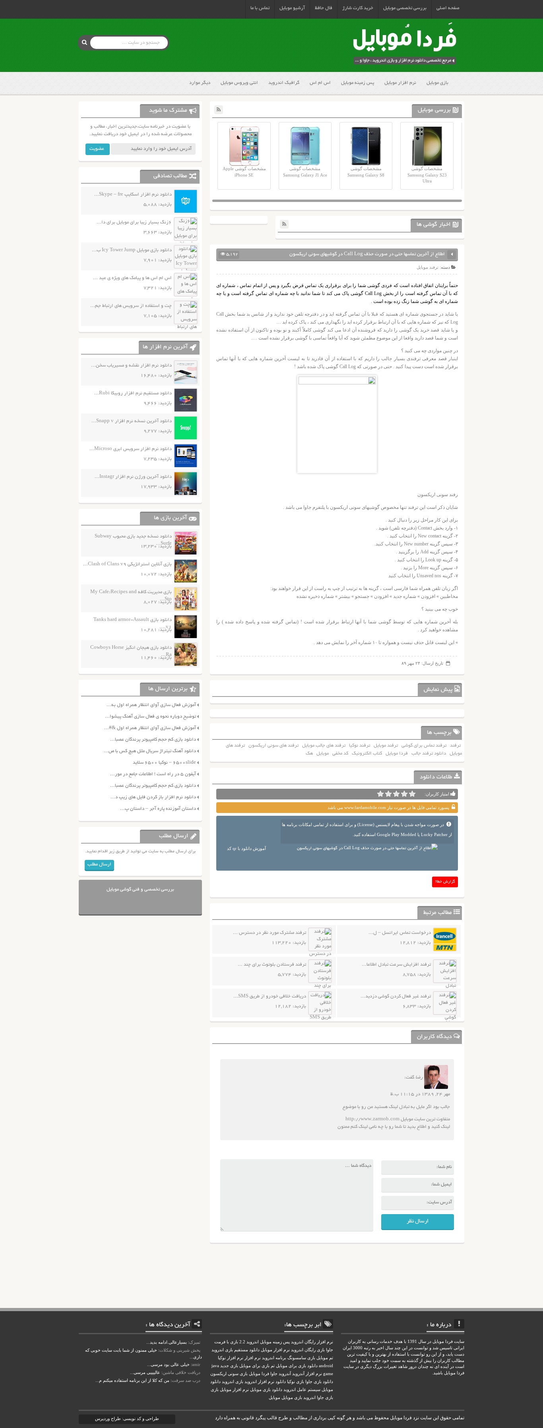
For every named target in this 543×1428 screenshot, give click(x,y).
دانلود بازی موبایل (266, 1389)
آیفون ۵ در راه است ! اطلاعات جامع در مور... (153, 774)
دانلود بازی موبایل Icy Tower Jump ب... (132, 250)
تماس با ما (260, 8)
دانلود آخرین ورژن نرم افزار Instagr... (133, 476)
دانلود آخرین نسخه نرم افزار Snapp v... (131, 421)
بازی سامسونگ (301, 1358)
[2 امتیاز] (404, 794)
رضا (419, 1078)
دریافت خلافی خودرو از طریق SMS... (269, 996)
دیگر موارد (199, 82)
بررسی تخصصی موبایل (405, 8)
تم (273, 1366)
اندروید (309, 1397)
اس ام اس (320, 82)
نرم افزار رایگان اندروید (312, 1342)
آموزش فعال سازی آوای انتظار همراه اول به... (151, 705)
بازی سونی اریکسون (229, 1374)
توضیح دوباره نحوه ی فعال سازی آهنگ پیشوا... (150, 716)
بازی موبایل (437, 82)
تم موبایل (324, 1358)
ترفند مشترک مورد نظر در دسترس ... (269, 932)
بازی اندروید (232, 1381)
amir (196, 1364)
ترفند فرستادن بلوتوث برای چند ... (272, 964)
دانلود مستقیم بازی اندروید (235, 1350)
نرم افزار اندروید (259, 1381)
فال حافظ (323, 8)
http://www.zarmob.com (372, 1119)
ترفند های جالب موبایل (323, 745)
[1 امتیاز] (412, 794)
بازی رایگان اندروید (308, 1350)
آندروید (285, 1374)
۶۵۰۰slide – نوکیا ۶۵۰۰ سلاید (164, 762)
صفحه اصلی (448, 8)
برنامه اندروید (274, 1358)
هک (309, 753)
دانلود (280, 1381)
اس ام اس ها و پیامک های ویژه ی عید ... (132, 278)
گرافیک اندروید (283, 82)
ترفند (455, 745)
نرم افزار (252, 1358)
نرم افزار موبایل (400, 82)
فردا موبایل (397, 753)
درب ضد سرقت (186, 1380)
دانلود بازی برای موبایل (297, 1366)
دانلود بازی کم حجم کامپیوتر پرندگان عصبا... (153, 739)
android (326, 1366)
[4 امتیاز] (388, 794)
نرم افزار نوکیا (230, 1358)
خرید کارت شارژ (357, 8)
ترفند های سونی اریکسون (273, 745)
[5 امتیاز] (380, 794)
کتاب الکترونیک (367, 753)
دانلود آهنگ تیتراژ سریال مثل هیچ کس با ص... (150, 751)
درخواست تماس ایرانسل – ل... (399, 932)
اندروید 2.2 (249, 1342)
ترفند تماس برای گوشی (423, 745)
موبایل (322, 753)
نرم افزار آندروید (307, 1374)
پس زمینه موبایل (357, 82)
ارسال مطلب (99, 864)
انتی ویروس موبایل (239, 82)
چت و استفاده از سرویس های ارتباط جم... (131, 305)
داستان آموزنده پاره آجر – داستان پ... (158, 808)
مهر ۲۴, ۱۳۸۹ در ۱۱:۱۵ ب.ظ (420, 1094)
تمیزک (194, 1342)
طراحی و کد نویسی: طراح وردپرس (127, 1418)
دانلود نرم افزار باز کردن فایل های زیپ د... (153, 797)
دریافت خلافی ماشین (181, 1372)
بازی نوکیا (295, 1381)
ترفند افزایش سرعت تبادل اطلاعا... (396, 964)
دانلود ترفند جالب (428, 753)
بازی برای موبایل (254, 1366)
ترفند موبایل (427, 267)
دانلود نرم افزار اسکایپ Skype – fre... (133, 194)
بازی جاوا (325, 1397)
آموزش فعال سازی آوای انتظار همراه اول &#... (150, 728)
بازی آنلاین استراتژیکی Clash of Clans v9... (127, 564)
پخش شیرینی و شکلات (179, 1350)
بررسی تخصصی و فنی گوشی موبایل (140, 889)
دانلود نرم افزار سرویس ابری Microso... (130, 449)
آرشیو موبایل (292, 8)
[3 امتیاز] (396, 794)
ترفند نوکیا (359, 745)
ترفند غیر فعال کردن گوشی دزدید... (396, 996)
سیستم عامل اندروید (301, 1389)
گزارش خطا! (445, 882)
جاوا (273, 1374)
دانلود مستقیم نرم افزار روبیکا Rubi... (133, 393)
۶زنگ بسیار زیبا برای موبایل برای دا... (134, 222)
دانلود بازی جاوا (319, 1381)
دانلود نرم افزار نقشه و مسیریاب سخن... (131, 365)
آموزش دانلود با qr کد (246, 848)
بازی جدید (229, 1366)
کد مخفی (340, 753)
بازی (215, 1389)
